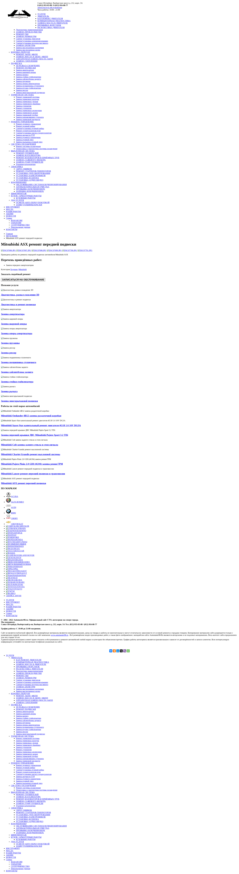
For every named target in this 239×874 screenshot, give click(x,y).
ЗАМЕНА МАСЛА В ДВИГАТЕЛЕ (52, 23)
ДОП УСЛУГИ (17, 200)
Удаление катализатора (25, 164)
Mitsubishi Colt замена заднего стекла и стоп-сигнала (29, 444)
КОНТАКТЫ (11, 229)
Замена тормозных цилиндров (29, 110)
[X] (121, 650)
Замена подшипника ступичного (30, 86)
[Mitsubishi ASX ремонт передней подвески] (8, 250)
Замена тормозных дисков (27, 101)
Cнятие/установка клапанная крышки (32, 41)
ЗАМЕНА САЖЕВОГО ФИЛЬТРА (31, 160)
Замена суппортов (23, 106)
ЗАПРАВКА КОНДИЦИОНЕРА (30, 191)
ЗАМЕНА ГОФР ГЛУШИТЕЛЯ (29, 162)
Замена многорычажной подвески (30, 93)
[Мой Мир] (117, 650)
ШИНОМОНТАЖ (19, 193)
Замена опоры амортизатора (28, 84)
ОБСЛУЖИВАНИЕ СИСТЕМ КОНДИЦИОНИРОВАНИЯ (41, 185)
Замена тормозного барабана (28, 104)
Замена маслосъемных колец (28, 50)
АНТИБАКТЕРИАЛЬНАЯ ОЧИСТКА (32, 187)
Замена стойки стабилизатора (28, 77)
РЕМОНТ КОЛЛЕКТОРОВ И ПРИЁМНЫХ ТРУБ (37, 158)
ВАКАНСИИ (16, 220)
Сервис (9, 218)
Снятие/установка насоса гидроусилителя (33, 133)
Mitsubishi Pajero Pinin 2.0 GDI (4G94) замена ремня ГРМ (32, 464)
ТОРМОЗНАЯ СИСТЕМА (22, 95)
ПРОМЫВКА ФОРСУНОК (49, 25)
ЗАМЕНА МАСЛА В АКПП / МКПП (32, 57)
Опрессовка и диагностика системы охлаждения (36, 149)
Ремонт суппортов (24, 108)
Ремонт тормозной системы (27, 97)
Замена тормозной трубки (27, 115)
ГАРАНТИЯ (16, 223)
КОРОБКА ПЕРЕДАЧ (20, 52)
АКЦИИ (9, 214)
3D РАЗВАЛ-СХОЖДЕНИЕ (28, 66)
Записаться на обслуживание (49, 7)
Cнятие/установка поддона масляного (32, 43)
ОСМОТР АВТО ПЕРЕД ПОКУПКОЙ (33, 202)
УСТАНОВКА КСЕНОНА (27, 178)
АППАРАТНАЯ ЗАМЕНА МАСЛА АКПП (34, 59)
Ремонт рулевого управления (28, 124)
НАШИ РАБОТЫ (13, 211)
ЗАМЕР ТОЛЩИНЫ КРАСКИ (29, 205)
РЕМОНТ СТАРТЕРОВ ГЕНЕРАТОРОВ (33, 171)
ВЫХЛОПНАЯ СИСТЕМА (23, 151)
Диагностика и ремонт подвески (18, 304)
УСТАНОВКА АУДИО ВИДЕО (29, 180)
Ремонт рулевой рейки (25, 126)
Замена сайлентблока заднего (28, 79)
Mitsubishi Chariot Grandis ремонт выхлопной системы (30, 454)
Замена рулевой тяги (24, 140)
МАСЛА (9, 209)
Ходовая (13, 269)
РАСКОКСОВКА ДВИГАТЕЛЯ (51, 27)
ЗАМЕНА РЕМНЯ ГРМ (26, 36)
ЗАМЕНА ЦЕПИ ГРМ (25, 45)
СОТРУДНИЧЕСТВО (20, 225)
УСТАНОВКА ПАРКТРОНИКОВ (31, 176)
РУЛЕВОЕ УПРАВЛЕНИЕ (22, 122)
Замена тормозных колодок (27, 99)
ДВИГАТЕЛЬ (43, 16)
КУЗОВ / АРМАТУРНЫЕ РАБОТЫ (26, 196)
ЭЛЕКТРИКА (17, 167)
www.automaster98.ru (59, 635)
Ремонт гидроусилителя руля (28, 131)
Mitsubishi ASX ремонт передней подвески (23, 483)
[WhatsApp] (128, 650)
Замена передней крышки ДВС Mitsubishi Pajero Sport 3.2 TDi (34, 435)
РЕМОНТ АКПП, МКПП (27, 54)
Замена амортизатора (25, 70)
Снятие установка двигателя (28, 39)
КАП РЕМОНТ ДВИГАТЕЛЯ (50, 18)
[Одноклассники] (114, 650)
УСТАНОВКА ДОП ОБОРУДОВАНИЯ (33, 173)
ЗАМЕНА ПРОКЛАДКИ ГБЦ (29, 32)
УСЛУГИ (41, 14)
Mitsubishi (22, 269)
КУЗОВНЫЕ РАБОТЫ (25, 198)
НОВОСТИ (11, 216)
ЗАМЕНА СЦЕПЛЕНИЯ (26, 61)
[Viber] (124, 650)
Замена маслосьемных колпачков (30, 48)
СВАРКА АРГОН (13, 596)
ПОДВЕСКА (16, 63)
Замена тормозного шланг (27, 113)
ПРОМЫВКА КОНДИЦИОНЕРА (30, 189)
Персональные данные (20, 227)
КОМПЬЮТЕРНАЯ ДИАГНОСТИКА (54, 21)
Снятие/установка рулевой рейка (30, 128)
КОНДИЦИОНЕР (19, 182)
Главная (9, 234)
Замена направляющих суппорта (30, 117)
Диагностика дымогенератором (29, 30)
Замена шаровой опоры (26, 72)
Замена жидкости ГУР (25, 135)
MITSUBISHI (11, 236)
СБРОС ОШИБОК (24, 169)
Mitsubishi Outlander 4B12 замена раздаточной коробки (31, 415)
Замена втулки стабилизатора (28, 88)
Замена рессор (22, 90)
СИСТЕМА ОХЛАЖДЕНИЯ (23, 144)
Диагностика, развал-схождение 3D (20, 294)
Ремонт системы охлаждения (28, 146)
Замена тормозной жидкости (28, 119)
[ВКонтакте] (110, 650)
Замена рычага (22, 75)
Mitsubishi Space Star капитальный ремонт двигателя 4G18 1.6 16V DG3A (41, 425)
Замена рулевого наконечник (28, 137)
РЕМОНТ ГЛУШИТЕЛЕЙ (27, 153)
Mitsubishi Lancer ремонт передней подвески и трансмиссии (33, 473)
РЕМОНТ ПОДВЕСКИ (26, 68)
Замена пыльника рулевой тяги (29, 142)
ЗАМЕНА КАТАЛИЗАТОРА (28, 155)
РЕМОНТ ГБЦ (22, 34)
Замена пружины (23, 81)
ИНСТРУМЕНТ (13, 207)
